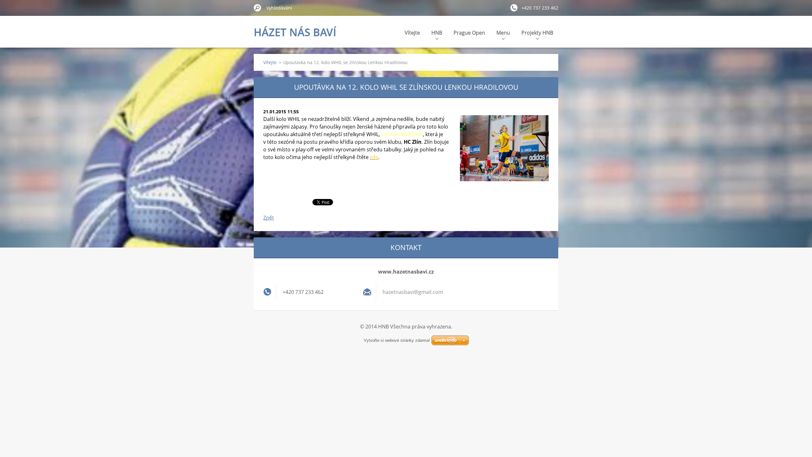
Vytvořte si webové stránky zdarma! (397, 340)
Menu (503, 32)
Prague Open (469, 32)
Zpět (268, 217)
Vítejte (412, 32)
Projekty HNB (537, 32)
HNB (436, 32)
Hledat (257, 7)
